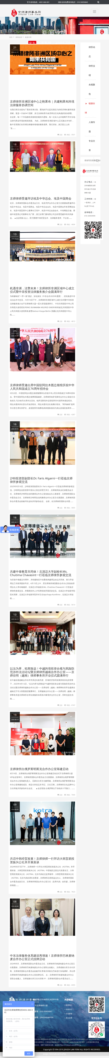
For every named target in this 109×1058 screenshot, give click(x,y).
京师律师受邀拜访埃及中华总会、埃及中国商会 (40, 198)
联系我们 (68, 1005)
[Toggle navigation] (94, 11)
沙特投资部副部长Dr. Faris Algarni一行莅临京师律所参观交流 (41, 480)
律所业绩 (92, 70)
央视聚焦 (92, 89)
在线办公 (68, 1009)
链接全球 (28, 37)
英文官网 (68, 1018)
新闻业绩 (19, 37)
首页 (10, 37)
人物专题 (92, 127)
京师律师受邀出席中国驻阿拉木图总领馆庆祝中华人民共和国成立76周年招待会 (42, 386)
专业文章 (92, 145)
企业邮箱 (68, 1014)
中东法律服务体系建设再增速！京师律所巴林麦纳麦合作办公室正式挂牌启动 (42, 957)
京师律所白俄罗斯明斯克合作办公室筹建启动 (39, 769)
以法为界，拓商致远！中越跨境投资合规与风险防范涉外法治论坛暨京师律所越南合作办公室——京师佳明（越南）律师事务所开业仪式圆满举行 (42, 671)
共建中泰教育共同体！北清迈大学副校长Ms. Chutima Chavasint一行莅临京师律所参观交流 (40, 573)
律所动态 (92, 52)
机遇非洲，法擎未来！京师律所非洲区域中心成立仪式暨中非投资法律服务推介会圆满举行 (42, 290)
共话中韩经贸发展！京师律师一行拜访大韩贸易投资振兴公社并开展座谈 (42, 860)
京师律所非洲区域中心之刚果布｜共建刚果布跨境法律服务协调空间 (42, 103)
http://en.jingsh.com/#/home (70, 1045)
